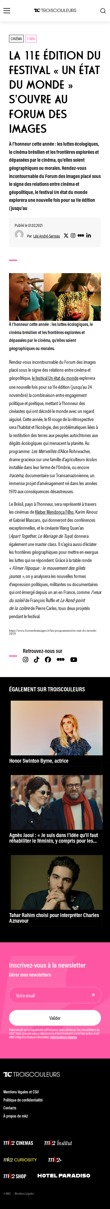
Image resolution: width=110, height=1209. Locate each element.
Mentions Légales (24, 1194)
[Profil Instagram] (73, 235)
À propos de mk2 (15, 1116)
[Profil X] (66, 235)
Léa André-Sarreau (46, 236)
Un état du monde (62, 377)
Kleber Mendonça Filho (54, 511)
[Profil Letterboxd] (80, 235)
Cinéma (16, 38)
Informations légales (63, 1037)
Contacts (9, 1108)
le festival (39, 377)
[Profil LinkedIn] (88, 235)
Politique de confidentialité (23, 1100)
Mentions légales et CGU (21, 1092)
